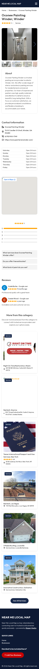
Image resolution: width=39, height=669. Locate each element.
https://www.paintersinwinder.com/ (19, 140)
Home (4, 10)
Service (17, 23)
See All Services (19, 601)
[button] (34, 44)
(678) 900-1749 (11, 136)
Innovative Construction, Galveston (17, 588)
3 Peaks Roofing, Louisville (13, 546)
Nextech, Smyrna (10, 410)
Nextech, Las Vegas (11, 504)
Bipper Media (31, 628)
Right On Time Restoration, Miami (16, 366)
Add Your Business (13, 655)
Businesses (13, 10)
